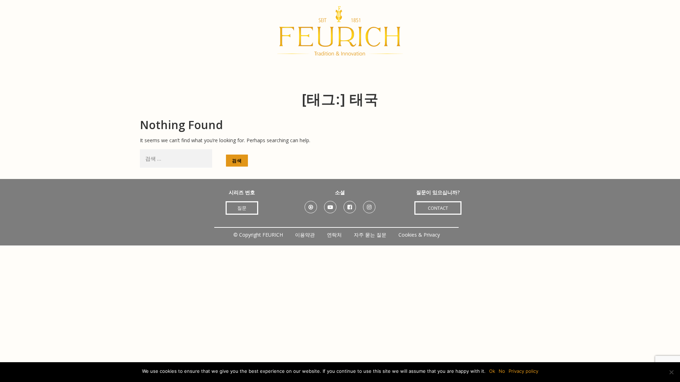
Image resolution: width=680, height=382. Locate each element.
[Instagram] (369, 205)
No (502, 371)
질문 (241, 208)
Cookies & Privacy (419, 234)
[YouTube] (330, 205)
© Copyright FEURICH (258, 234)
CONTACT (438, 208)
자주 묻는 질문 (370, 234)
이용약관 (305, 234)
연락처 (334, 234)
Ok (492, 371)
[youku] (311, 205)
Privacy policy (523, 371)
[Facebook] (350, 205)
